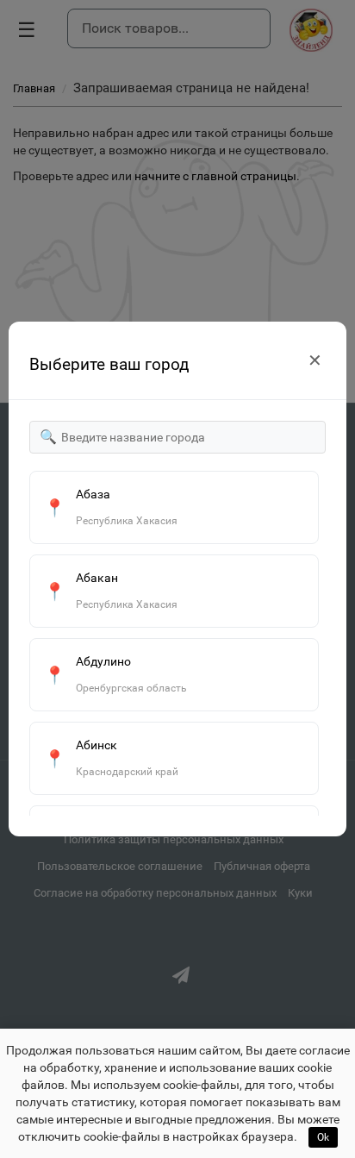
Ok (323, 1137)
